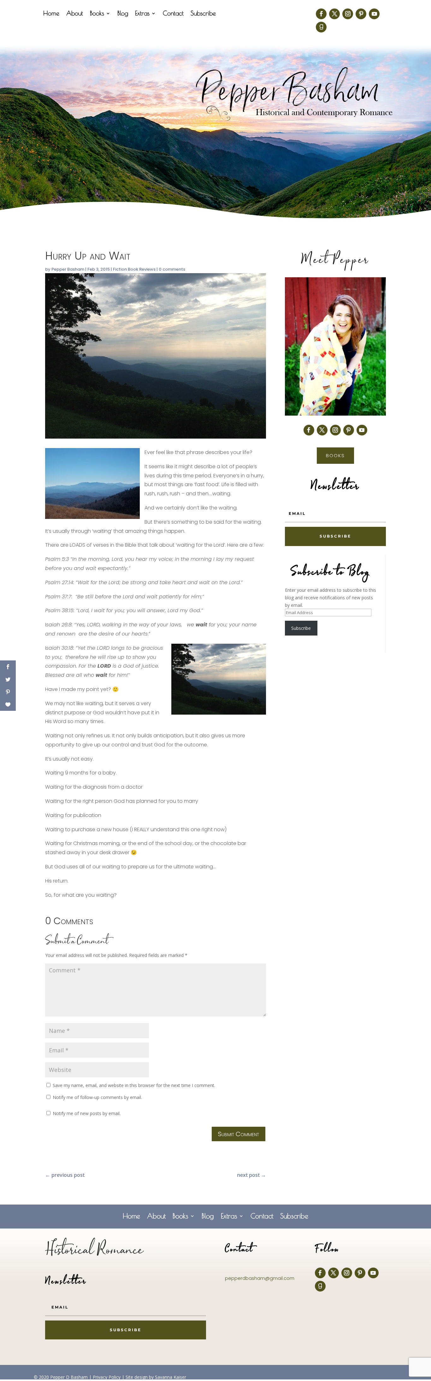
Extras (142, 14)
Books (97, 14)
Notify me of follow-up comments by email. (97, 1097)
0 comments (172, 269)
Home (51, 14)
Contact (173, 14)
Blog (122, 14)
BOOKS (335, 455)
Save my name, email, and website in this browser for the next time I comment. (134, 1085)
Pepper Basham (67, 269)
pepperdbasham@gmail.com (259, 1278)
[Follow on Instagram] (347, 14)
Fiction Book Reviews (134, 269)
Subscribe (203, 14)
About (74, 14)
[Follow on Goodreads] (321, 27)
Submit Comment (238, 1134)
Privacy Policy (107, 1377)
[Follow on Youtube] (374, 14)
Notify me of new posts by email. (87, 1113)
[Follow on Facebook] (321, 14)
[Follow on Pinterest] (361, 14)
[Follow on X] (334, 14)
